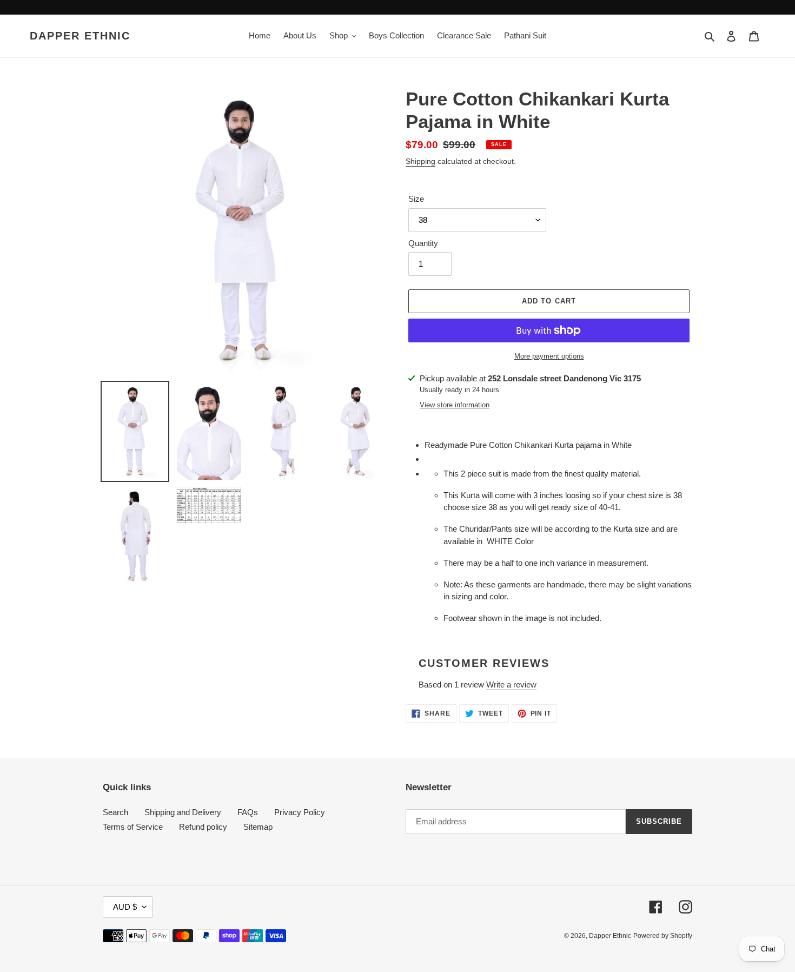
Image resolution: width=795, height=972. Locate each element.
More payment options (549, 356)
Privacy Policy (299, 812)
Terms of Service (133, 826)
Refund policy (203, 826)
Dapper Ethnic (80, 36)
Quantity (423, 243)
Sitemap (258, 826)
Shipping (420, 161)
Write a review (511, 684)
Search (115, 812)
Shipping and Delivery (182, 812)
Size (416, 198)
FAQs (247, 812)
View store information (454, 405)
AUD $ (125, 906)
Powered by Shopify (662, 936)
